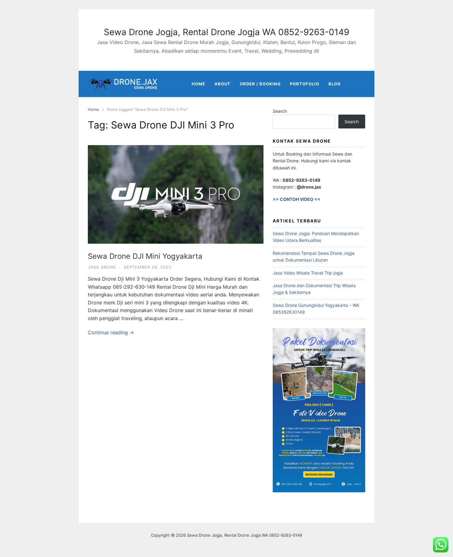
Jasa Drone (102, 267)
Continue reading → (111, 332)
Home (198, 83)
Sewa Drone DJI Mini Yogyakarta (145, 256)
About (222, 83)
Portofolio (304, 83)
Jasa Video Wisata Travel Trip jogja (308, 272)
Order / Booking (260, 83)
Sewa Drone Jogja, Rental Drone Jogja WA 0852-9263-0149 (226, 32)
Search (280, 111)
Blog (335, 83)
